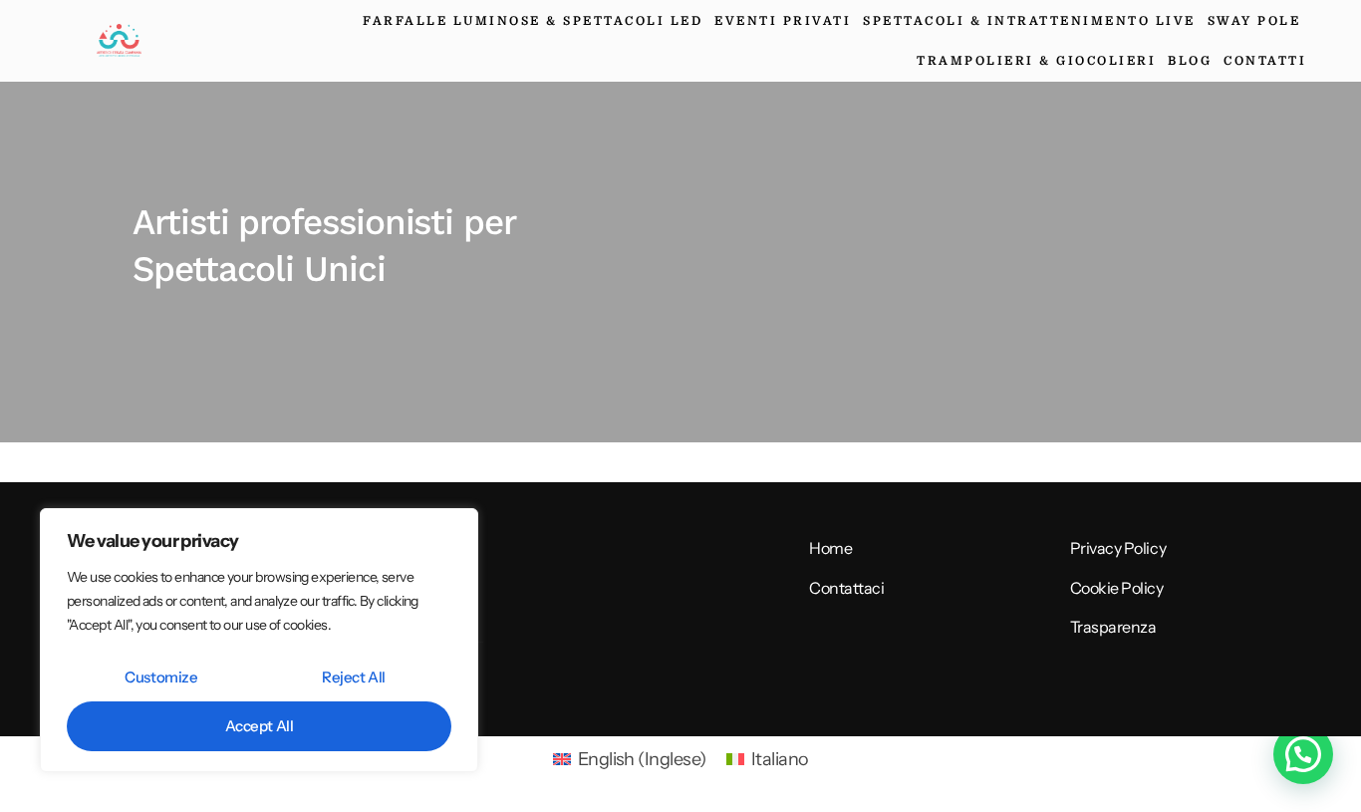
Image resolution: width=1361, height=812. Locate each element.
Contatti (1265, 61)
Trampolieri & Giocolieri (1036, 61)
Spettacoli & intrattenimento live (1029, 21)
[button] (1303, 754)
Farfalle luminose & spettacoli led (532, 21)
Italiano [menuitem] (780, 759)
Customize (161, 677)
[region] (259, 640)
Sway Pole (1254, 21)
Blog (1190, 61)
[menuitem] (629, 759)
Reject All (354, 677)
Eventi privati (782, 21)
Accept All (259, 725)
